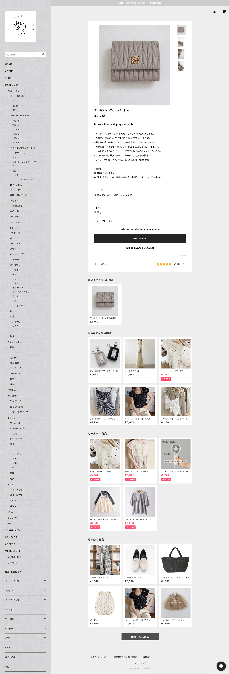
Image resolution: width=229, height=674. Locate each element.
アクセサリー (16, 264)
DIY (12, 468)
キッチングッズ (14, 341)
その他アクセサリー (22, 292)
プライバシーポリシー (100, 657)
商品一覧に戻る (140, 636)
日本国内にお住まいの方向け (140, 247)
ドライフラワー (17, 439)
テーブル (16, 454)
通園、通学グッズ (18, 195)
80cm (15, 105)
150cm (15, 142)
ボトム (13, 238)
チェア (15, 458)
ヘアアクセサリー (20, 153)
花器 (14, 433)
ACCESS (10, 544)
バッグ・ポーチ (17, 254)
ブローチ (16, 278)
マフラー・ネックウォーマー (25, 179)
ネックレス (17, 300)
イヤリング (17, 274)
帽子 (14, 170)
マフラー (16, 326)
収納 (12, 384)
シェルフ (16, 462)
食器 (12, 347)
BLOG (8, 78)
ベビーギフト (16, 490)
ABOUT (9, 71)
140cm (16, 138)
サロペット (15, 243)
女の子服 (14, 216)
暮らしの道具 (16, 406)
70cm (15, 101)
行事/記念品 (16, 184)
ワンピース (15, 233)
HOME (8, 64)
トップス (14, 227)
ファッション (13, 222)
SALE (10, 511)
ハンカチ (16, 321)
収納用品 (12, 390)
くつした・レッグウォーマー (25, 162)
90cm (15, 110)
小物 (12, 316)
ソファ (15, 449)
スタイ (15, 157)
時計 (12, 478)
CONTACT (11, 537)
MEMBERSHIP (15, 557)
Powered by (136, 668)
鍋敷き (13, 379)
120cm (15, 129)
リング (15, 283)
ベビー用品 (15, 190)
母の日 (13, 500)
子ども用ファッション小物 (22, 148)
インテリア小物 (17, 428)
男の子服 (14, 211)
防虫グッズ (15, 401)
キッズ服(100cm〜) (20, 115)
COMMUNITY (13, 530)
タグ (14, 330)
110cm (15, 125)
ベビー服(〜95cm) (19, 96)
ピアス (15, 270)
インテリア (12, 417)
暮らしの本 (12, 517)
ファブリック (16, 368)
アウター (14, 249)
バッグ (15, 175)
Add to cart (140, 238)
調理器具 (14, 363)
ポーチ (15, 259)
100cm (16, 120)
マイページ (13, 562)
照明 (12, 473)
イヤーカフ (17, 287)
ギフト (10, 484)
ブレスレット (18, 296)
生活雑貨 (12, 396)
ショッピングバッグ (19, 412)
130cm (15, 133)
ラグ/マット (15, 423)
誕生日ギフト (16, 495)
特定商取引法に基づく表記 (125, 657)
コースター (15, 373)
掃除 (9, 523)
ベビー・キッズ (14, 90)
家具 (12, 444)
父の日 (13, 505)
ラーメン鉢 (17, 352)
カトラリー (15, 357)
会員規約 (146, 657)
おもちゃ (14, 200)
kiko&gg (17, 206)
